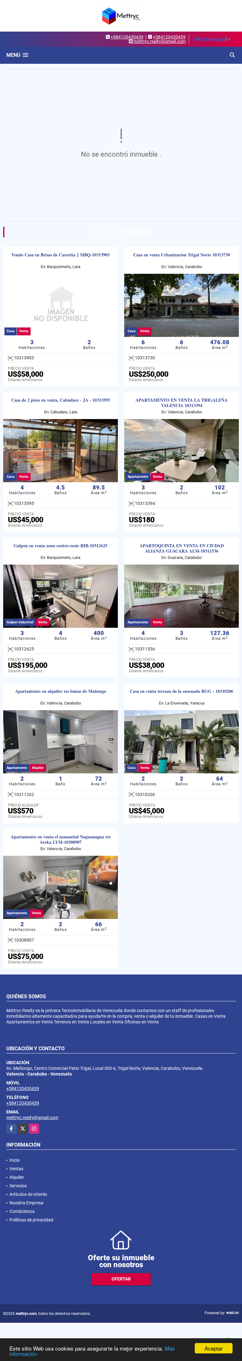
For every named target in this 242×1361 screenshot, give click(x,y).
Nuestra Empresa (26, 1202)
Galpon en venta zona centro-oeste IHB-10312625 (60, 546)
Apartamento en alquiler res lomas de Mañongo (60, 691)
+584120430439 (127, 36)
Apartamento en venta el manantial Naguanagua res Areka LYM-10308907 (61, 839)
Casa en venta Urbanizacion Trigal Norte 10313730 (181, 255)
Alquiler (16, 1177)
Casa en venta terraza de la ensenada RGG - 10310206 (181, 691)
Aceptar (214, 1348)
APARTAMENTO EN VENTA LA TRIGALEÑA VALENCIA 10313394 (181, 403)
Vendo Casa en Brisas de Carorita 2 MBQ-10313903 (60, 255)
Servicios (18, 1185)
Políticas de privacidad (31, 1219)
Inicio (14, 1160)
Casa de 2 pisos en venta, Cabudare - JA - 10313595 (60, 400)
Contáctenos (22, 1211)
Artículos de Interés (28, 1194)
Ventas (16, 1168)
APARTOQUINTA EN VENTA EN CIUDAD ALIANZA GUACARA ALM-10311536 (182, 548)
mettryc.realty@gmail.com (32, 1117)
